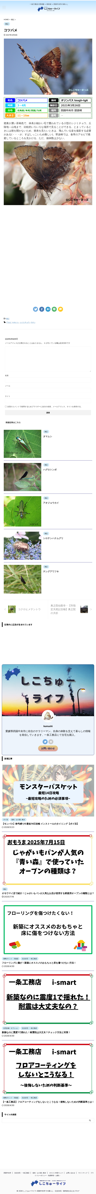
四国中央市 (7, 1173)
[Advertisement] (48, 227)
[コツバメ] (48, 309)
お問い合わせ (48, 748)
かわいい (15, 322)
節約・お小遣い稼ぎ (39, 1173)
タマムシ (47, 436)
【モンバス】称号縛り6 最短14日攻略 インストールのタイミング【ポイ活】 (40, 823)
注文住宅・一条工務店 (21, 1173)
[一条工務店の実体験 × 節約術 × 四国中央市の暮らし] (49, 9)
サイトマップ (82, 1173)
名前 (6, 375)
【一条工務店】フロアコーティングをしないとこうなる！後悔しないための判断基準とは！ (48, 1102)
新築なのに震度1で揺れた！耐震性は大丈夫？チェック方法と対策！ (36, 1032)
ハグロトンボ (50, 469)
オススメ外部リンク (56, 1173)
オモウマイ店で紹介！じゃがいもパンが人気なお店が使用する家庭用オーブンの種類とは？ (48, 893)
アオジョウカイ (51, 502)
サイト (7, 396)
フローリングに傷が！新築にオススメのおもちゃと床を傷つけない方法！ (39, 962)
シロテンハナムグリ (53, 538)
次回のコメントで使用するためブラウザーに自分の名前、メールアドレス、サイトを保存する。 (44, 406)
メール (7, 386)
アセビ (8, 322)
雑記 (7, 319)
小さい (32, 322)
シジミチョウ (25, 322)
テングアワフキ (51, 571)
